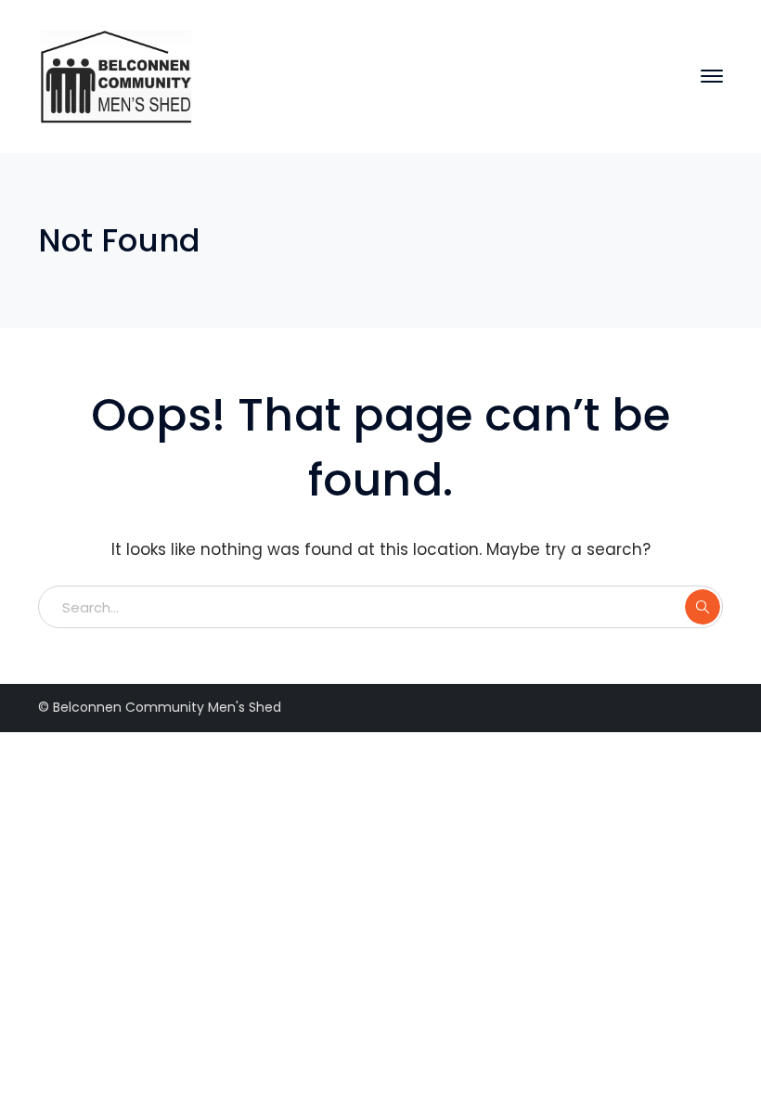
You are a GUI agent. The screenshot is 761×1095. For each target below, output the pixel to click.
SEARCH (702, 607)
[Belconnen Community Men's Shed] (119, 75)
